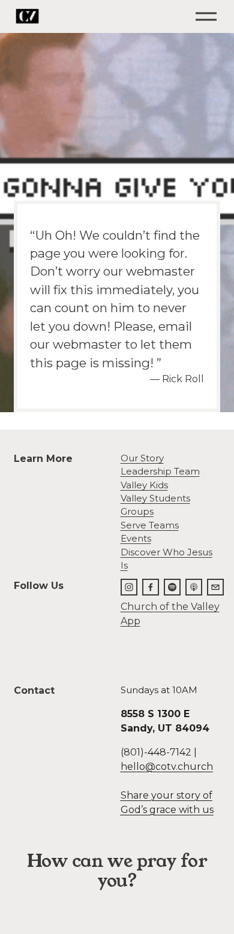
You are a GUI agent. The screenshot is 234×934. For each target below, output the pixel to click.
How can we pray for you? (117, 871)
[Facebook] (150, 587)
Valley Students (155, 498)
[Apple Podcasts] (193, 587)
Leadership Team (160, 471)
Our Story (142, 458)
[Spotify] (172, 587)
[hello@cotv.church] (215, 587)
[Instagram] (129, 587)
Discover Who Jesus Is (166, 559)
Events (136, 538)
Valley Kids (144, 485)
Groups (137, 511)
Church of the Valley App (170, 614)
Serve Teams (150, 525)
